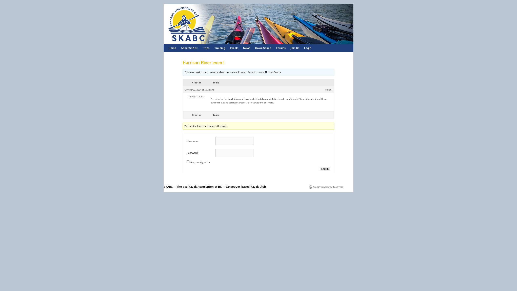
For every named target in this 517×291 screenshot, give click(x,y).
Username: (193, 141)
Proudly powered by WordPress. (328, 186)
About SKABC (189, 48)
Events (234, 48)
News (246, 48)
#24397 (329, 89)
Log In (325, 168)
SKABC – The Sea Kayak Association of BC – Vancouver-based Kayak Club (215, 186)
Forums (281, 48)
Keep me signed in (200, 162)
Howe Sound (263, 48)
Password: (192, 152)
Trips (206, 48)
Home (172, 48)
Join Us (294, 48)
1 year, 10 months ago (250, 72)
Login (307, 48)
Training (219, 48)
